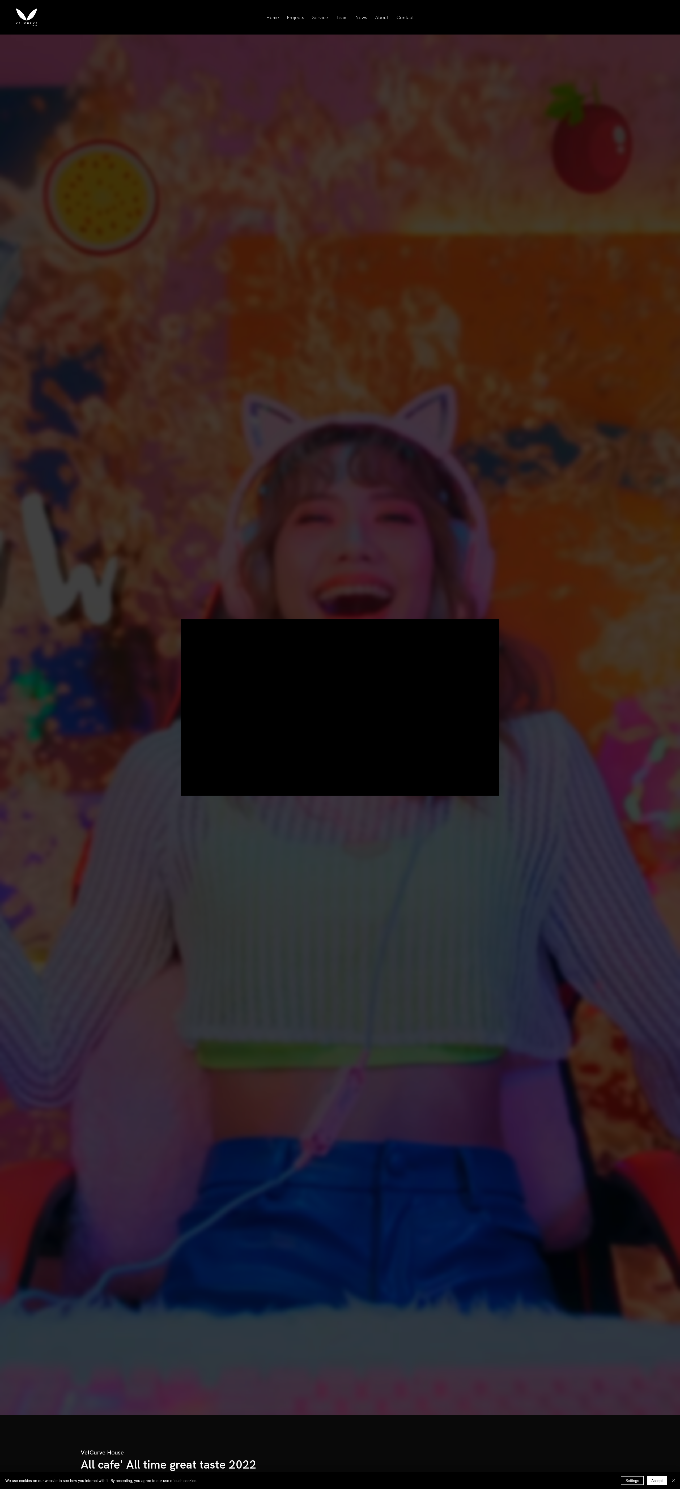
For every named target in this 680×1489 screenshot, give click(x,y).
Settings (632, 1480)
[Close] (673, 1480)
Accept (657, 1480)
